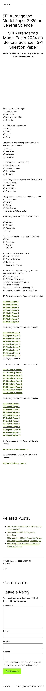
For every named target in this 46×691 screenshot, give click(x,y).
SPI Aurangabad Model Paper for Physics (24, 538)
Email (6, 641)
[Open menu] (42, 4)
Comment (8, 605)
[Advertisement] (23, 82)
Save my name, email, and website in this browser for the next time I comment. (23, 663)
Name (6, 631)
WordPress (38, 686)
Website (6, 652)
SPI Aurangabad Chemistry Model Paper (24, 541)
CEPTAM (6, 4)
